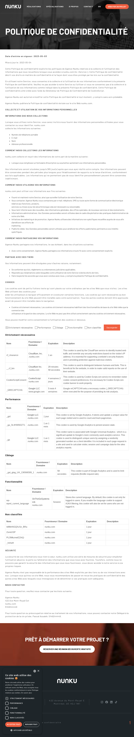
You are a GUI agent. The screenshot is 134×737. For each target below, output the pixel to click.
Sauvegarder (112, 327)
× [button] (38, 671)
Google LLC (34, 388)
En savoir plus (26, 693)
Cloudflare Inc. (35, 367)
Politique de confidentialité (45, 722)
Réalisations (34, 6)
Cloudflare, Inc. (36, 353)
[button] (22, 730)
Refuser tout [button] (31, 724)
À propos (74, 6)
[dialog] (22, 701)
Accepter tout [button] (13, 724)
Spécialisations (55, 6)
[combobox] (34, 671)
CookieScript (35, 378)
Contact (88, 6)
